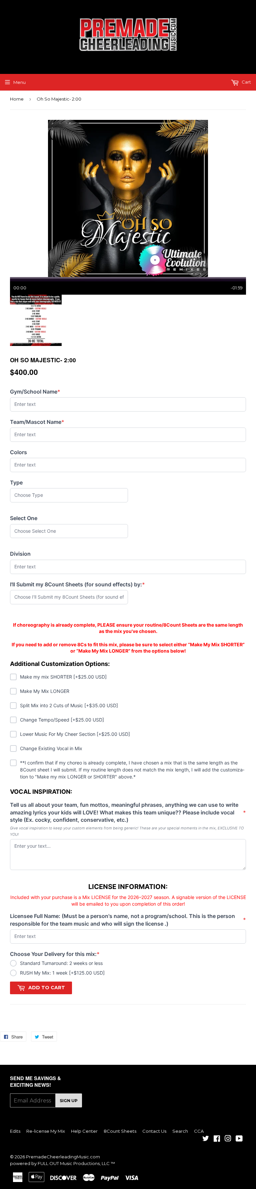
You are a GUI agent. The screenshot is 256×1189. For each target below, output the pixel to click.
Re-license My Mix (45, 1131)
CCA (199, 1131)
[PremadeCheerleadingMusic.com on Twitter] (205, 1139)
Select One (23, 518)
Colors (18, 452)
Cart (246, 82)
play (128, 198)
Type (16, 482)
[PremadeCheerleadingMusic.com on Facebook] (216, 1139)
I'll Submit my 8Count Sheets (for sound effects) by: (77, 584)
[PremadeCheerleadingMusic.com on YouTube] (239, 1139)
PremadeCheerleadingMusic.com (63, 1156)
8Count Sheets (120, 1131)
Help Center (84, 1131)
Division (20, 553)
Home (17, 99)
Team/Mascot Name (37, 422)
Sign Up (69, 1100)
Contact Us (154, 1131)
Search (180, 1131)
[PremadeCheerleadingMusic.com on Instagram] (228, 1139)
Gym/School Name (35, 391)
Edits (15, 1131)
